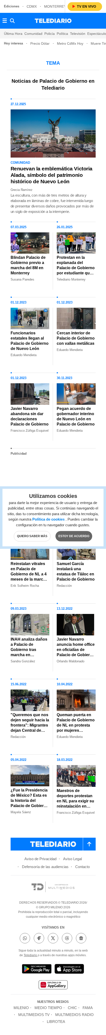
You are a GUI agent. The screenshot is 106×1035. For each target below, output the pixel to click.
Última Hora (13, 34)
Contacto (82, 867)
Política (62, 34)
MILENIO (21, 1008)
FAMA (88, 1008)
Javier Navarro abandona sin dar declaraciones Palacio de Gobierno (30, 416)
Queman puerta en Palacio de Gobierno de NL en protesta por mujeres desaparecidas (76, 725)
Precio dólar (40, 43)
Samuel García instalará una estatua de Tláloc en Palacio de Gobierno (76, 571)
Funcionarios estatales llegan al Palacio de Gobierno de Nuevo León (30, 341)
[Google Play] (37, 970)
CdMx (32, 6)
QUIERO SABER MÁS (32, 536)
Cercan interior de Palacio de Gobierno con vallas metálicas (76, 338)
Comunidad (33, 34)
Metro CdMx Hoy (70, 43)
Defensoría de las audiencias (45, 867)
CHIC (72, 1008)
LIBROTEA (56, 1021)
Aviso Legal (72, 859)
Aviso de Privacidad (40, 859)
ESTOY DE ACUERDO (73, 536)
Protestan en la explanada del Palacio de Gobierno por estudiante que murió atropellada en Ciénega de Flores (76, 270)
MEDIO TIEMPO (48, 1008)
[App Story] (69, 969)
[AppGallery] (53, 985)
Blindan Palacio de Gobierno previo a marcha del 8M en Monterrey (28, 265)
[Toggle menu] (4, 20)
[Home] (53, 20)
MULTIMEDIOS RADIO (74, 1015)
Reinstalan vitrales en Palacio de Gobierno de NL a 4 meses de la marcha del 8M (29, 574)
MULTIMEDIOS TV (34, 1015)
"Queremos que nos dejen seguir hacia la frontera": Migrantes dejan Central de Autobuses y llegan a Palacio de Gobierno (30, 730)
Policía (49, 34)
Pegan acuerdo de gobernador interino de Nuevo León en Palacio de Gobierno (76, 416)
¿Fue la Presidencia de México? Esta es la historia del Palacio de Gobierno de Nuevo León (30, 800)
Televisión (77, 34)
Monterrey (55, 6)
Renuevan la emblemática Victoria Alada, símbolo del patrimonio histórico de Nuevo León (52, 175)
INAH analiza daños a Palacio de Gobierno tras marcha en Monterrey (29, 649)
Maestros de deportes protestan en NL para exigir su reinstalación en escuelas (75, 801)
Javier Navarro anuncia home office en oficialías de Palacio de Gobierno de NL (76, 649)
